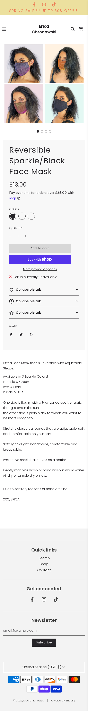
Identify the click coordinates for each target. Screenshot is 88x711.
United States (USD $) (41, 666)
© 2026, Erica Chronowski (28, 700)
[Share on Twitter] (21, 334)
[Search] (73, 29)
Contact (44, 570)
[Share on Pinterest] (31, 334)
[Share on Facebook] (11, 334)
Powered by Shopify (63, 700)
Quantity (16, 228)
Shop (44, 564)
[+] (26, 236)
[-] (10, 236)
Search (44, 558)
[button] (38, 131)
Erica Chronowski (44, 29)
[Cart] (81, 29)
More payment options (40, 269)
